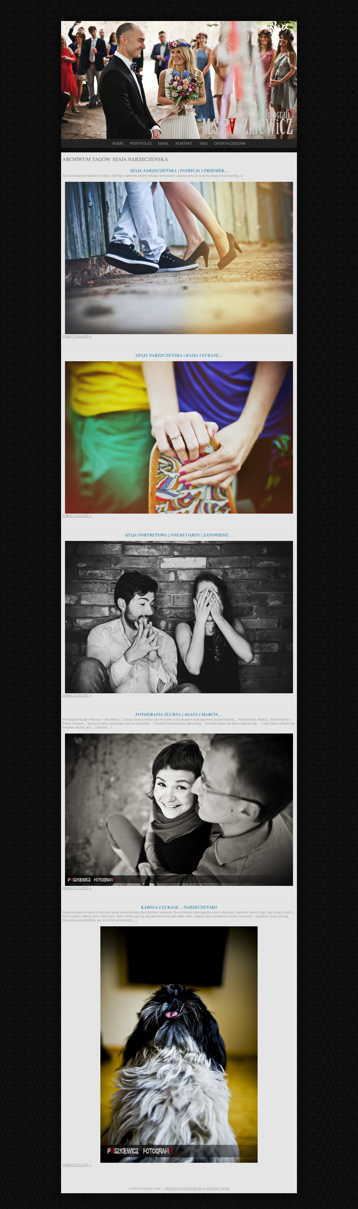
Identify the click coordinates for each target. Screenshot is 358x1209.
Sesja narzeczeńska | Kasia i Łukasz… (179, 355)
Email (163, 143)
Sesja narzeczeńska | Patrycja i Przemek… (179, 170)
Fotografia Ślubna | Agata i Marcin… (179, 714)
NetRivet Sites (218, 1188)
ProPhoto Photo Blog (183, 1188)
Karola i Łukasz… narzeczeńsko (179, 907)
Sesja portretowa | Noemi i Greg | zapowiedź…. (179, 535)
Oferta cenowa (230, 143)
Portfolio (140, 143)
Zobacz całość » (76, 336)
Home (117, 143)
